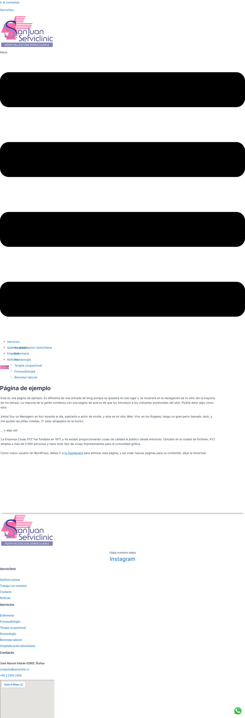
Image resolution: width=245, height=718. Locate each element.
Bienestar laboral (25, 377)
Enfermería (21, 353)
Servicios (13, 341)
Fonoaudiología (24, 371)
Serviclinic (7, 10)
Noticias (5, 598)
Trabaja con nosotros (13, 585)
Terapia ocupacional (28, 365)
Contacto (5, 591)
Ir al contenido (10, 2)
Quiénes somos (10, 579)
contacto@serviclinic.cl (14, 669)
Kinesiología (22, 359)
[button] (122, 192)
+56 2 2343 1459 (11, 675)
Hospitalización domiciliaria (33, 347)
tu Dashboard (73, 453)
